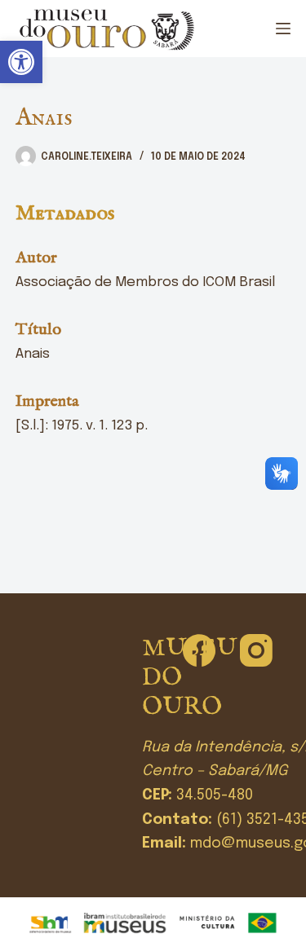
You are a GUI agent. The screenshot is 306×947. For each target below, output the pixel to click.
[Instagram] (256, 650)
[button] (21, 62)
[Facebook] (199, 650)
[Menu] (283, 28)
